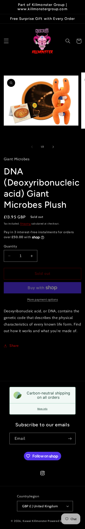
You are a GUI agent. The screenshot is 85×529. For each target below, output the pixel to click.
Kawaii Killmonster (35, 521)
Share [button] (14, 345)
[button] (6, 41)
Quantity (10, 246)
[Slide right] (53, 147)
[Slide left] (32, 147)
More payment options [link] (42, 299)
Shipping (25, 223)
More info (42, 408)
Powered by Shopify (61, 521)
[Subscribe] (69, 438)
